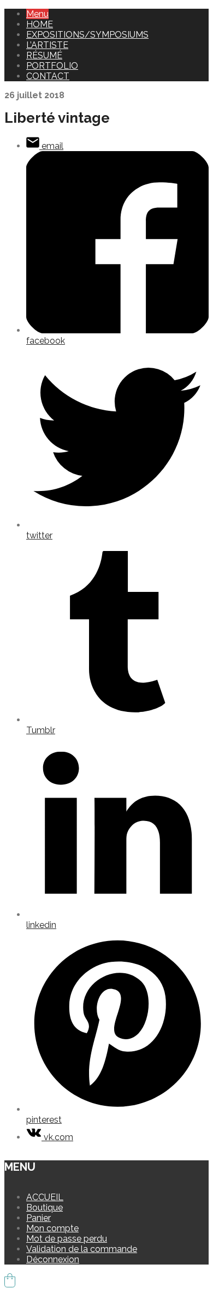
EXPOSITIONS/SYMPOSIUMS (87, 34)
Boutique (44, 1207)
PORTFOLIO (52, 66)
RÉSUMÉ (44, 55)
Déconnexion (52, 1259)
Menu (37, 14)
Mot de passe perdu (66, 1238)
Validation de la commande (81, 1249)
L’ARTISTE (47, 45)
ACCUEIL (44, 1197)
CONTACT (47, 76)
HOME (39, 24)
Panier (38, 1218)
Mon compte (52, 1228)
